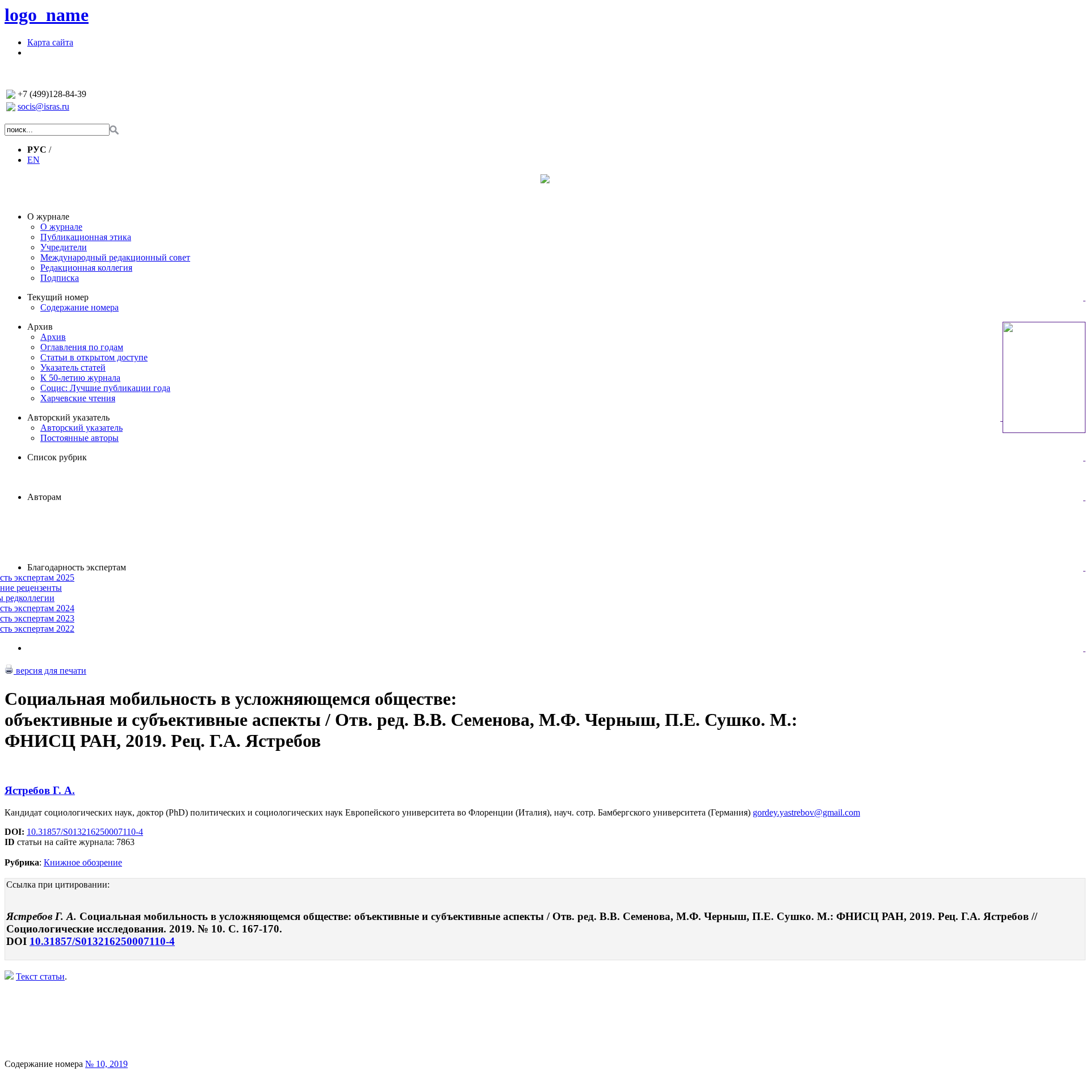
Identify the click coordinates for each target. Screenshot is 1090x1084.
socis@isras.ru (43, 106)
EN (33, 160)
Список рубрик (57, 457)
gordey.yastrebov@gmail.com (806, 812)
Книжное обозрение (83, 862)
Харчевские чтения (77, 398)
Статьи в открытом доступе (94, 357)
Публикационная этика (85, 237)
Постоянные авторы (79, 438)
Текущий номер (58, 297)
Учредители (63, 247)
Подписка (59, 278)
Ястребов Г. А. (40, 790)
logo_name (47, 15)
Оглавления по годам (81, 347)
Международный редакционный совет (115, 257)
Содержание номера (79, 307)
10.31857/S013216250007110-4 (85, 832)
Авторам (44, 497)
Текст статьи (40, 976)
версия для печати (50, 670)
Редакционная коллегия (86, 267)
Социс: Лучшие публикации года (105, 388)
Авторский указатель (68, 417)
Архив (40, 326)
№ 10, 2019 (106, 1064)
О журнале (48, 216)
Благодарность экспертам (76, 567)
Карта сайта (50, 42)
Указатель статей (73, 367)
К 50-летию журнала (80, 378)
